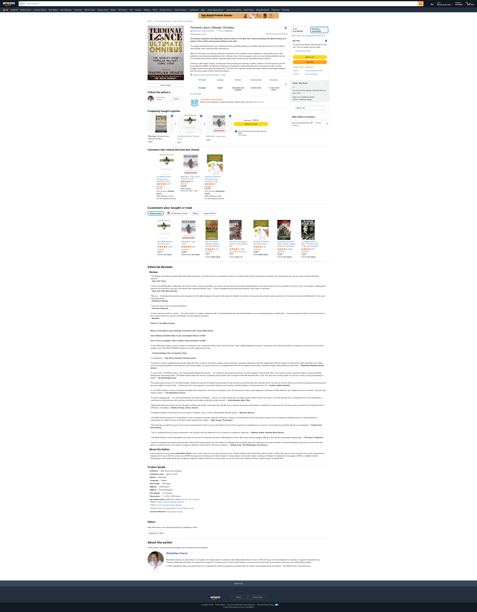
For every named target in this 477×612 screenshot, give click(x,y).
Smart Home (249, 10)
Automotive (194, 10)
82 (265, 247)
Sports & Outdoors (234, 10)
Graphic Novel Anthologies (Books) (170, 502)
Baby (203, 10)
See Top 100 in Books (190, 499)
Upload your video (156, 533)
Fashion (138, 10)
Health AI (14, 10)
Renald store (309, 67)
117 (217, 249)
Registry (147, 10)
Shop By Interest (262, 10)
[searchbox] (221, 3)
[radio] (300, 30)
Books (113, 10)
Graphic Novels (178, 21)
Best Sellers (53, 10)
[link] (190, 123)
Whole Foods (89, 10)
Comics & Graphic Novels (162, 21)
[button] (5, 9)
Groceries (78, 10)
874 (313, 249)
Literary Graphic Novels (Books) (169, 505)
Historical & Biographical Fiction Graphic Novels (175, 508)
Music (155, 10)
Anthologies (189, 21)
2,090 (170, 247)
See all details (195, 94)
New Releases (66, 10)
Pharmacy (276, 10)
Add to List (300, 108)
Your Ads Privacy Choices (265, 605)
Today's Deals (102, 10)
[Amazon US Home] (215, 598)
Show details (242, 135)
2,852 (290, 249)
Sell (131, 10)
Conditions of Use (207, 605)
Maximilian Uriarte (200, 31)
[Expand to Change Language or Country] (433, 4)
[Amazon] (9, 4)
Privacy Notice (220, 605)
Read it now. (259, 102)
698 (193, 247)
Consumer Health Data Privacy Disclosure (241, 605)
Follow (176, 99)
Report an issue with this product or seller (209, 75)
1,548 (242, 249)
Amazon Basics (40, 10)
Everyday (285, 10)
